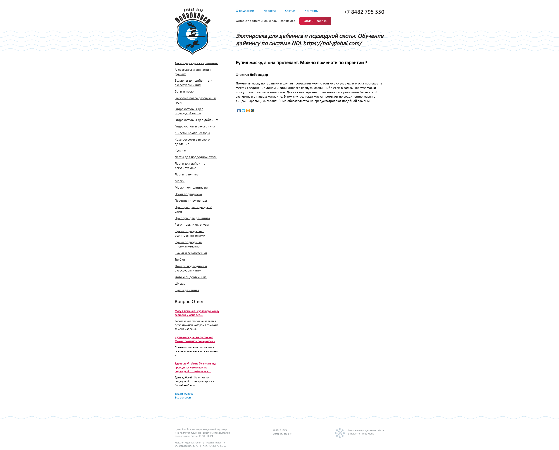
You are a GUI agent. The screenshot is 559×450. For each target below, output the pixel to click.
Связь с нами (280, 430)
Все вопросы (183, 397)
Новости (270, 11)
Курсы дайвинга (187, 290)
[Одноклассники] (248, 110)
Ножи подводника (188, 194)
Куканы (180, 150)
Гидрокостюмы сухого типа (195, 126)
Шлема (180, 283)
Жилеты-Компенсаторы (192, 133)
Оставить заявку (282, 434)
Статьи (290, 11)
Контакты (312, 11)
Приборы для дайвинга (192, 218)
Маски (180, 181)
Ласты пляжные (186, 174)
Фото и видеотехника (191, 277)
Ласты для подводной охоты (196, 157)
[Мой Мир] (252, 110)
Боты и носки (185, 91)
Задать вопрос (184, 393)
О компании (245, 11)
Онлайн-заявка (315, 21)
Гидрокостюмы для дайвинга (197, 120)
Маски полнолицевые (191, 187)
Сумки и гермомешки (191, 253)
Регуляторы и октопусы (192, 225)
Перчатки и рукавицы (191, 201)
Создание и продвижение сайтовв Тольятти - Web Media (366, 432)
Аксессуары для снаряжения (196, 63)
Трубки (180, 259)
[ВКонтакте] (239, 110)
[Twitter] (243, 110)
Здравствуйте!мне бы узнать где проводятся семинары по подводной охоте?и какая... (195, 367)
